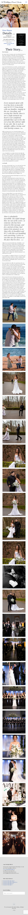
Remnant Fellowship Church (8, 880)
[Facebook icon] (13, 910)
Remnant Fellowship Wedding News (10, 882)
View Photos (7, 30)
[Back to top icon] (14, 904)
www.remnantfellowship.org (9, 869)
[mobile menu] (26, 2)
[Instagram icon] (14, 910)
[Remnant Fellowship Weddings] (11, 2)
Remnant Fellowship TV (8, 884)
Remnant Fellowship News (8, 883)
